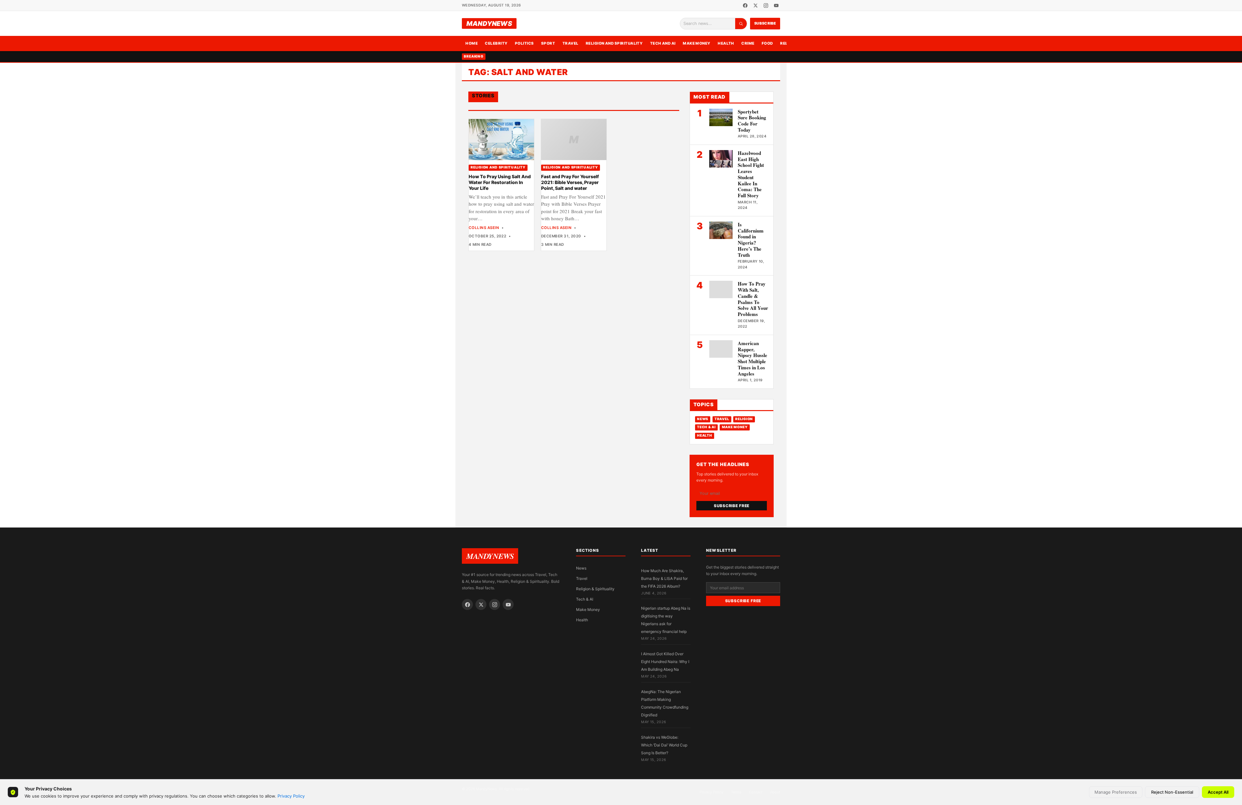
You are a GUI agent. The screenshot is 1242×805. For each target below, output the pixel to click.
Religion (744, 419)
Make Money (697, 43)
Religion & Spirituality (595, 588)
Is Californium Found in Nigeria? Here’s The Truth (751, 239)
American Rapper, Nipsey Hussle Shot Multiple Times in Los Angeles (752, 358)
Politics (524, 43)
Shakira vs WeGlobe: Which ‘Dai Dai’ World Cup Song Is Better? (664, 745)
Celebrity (496, 43)
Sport (548, 43)
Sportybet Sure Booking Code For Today (752, 120)
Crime (747, 43)
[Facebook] (745, 5)
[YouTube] (776, 5)
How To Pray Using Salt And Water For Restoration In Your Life (500, 182)
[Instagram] (766, 5)
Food (767, 43)
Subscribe (765, 23)
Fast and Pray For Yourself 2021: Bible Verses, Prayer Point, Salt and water (570, 182)
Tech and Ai (663, 43)
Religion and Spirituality (614, 43)
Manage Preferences (1116, 792)
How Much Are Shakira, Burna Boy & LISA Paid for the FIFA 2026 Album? (664, 578)
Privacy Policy (291, 796)
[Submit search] (741, 23)
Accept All (1218, 792)
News (702, 419)
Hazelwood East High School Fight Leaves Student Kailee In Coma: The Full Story (751, 174)
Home (471, 43)
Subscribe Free (731, 505)
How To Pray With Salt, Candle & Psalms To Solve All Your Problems (753, 299)
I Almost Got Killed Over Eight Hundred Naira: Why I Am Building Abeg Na (665, 661)
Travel (570, 43)
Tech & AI (706, 427)
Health (726, 43)
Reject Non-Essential (1172, 792)
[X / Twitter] (755, 5)
